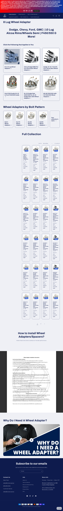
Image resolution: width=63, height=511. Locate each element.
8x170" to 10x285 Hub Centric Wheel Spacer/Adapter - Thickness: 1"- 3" (55, 247)
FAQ (24, 491)
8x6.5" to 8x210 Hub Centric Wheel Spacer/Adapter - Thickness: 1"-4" (45, 188)
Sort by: (40, 143)
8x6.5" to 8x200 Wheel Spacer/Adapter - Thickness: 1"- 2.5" (36, 187)
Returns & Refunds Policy (28, 484)
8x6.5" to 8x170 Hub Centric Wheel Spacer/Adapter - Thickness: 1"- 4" (26, 217)
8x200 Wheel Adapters (42, 123)
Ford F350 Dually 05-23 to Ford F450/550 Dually (12, 94)
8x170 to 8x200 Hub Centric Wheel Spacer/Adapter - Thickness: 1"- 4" (55, 188)
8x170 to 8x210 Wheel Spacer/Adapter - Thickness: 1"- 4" (26, 276)
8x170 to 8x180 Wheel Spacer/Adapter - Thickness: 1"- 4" (36, 276)
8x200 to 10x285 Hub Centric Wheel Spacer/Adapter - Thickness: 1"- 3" (55, 276)
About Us (25, 480)
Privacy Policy (26, 489)
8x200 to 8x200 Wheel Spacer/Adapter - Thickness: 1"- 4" (36, 246)
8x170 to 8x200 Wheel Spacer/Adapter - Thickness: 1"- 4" (45, 305)
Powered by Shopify (37, 506)
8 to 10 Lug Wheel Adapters (10, 67)
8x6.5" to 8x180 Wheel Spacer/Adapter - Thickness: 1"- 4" (45, 158)
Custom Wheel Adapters (29, 506)
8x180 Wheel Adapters (31, 123)
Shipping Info (25, 486)
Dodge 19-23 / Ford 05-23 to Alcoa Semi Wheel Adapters (50, 68)
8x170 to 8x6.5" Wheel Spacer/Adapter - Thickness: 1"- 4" (55, 158)
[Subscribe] (41, 471)
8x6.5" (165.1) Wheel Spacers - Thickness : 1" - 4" (26, 157)
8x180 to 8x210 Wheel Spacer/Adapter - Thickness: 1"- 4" (55, 305)
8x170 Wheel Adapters (19, 123)
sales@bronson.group (8, 483)
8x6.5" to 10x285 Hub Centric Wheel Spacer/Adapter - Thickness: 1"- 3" (55, 217)
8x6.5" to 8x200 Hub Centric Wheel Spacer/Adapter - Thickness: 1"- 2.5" (36, 158)
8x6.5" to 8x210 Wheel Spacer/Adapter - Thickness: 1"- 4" (26, 305)
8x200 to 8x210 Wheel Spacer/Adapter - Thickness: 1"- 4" (36, 305)
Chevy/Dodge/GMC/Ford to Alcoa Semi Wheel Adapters (31, 68)
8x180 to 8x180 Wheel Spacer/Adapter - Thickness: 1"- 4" (45, 246)
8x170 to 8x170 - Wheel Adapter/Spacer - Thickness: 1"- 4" (25, 246)
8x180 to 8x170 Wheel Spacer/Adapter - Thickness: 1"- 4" (36, 217)
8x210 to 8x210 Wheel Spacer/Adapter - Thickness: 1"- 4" (45, 276)
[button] (13, 14)
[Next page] (44, 323)
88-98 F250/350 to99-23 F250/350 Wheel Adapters (50, 95)
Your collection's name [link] (54, 119)
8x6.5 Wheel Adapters (7, 123)
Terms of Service (26, 482)
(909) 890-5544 (6, 485)
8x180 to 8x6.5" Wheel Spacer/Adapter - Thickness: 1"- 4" (45, 217)
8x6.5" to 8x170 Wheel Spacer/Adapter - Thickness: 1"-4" (26, 187)
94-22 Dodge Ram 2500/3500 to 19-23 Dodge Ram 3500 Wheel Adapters (31, 96)
